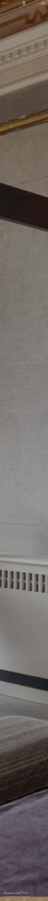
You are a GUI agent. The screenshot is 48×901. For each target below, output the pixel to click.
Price (24, 899)
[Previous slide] (2, 450)
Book (43, 3)
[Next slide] (46, 450)
